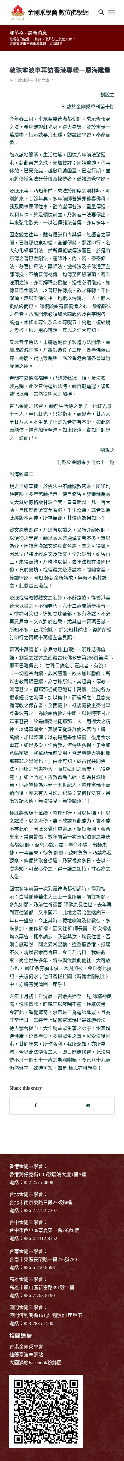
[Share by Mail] (88, 1105)
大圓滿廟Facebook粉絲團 (35, 1362)
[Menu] (111, 12)
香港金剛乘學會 (26, 1346)
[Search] (98, 12)
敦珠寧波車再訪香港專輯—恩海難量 (59, 70)
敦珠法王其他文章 (33, 80)
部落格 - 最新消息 (28, 33)
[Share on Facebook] (36, 1105)
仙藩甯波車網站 (26, 1354)
